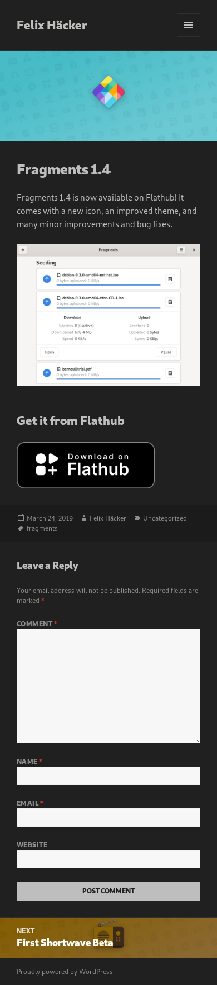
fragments (42, 528)
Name (30, 761)
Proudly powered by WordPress (65, 971)
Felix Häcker (52, 24)
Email (30, 803)
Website (32, 845)
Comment (37, 623)
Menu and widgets (188, 36)
